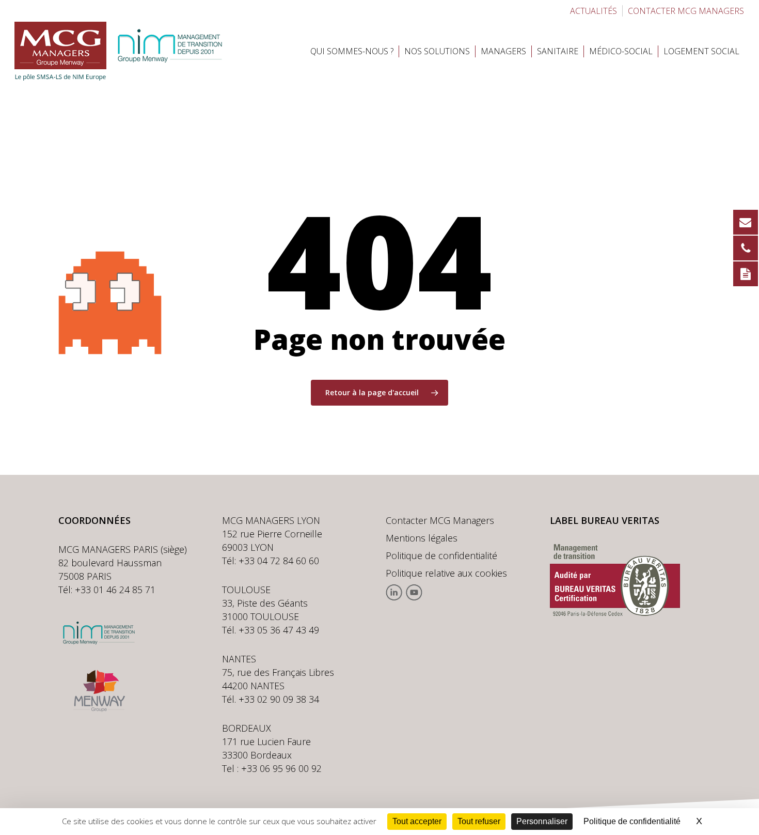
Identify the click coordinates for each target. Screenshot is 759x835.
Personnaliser (541, 821)
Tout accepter (416, 821)
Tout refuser (478, 821)
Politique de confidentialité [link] (632, 821)
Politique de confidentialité (441, 555)
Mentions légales (421, 538)
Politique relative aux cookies (446, 573)
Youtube (413, 592)
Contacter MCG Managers (440, 520)
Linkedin (394, 592)
